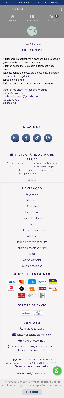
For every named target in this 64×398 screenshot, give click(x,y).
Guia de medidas (32, 265)
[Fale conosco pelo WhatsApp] (57, 370)
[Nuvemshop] (32, 374)
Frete (32, 224)
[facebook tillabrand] (26, 138)
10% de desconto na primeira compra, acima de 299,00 (32, 2)
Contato (32, 206)
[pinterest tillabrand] (48, 138)
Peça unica (32, 194)
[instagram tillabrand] (15, 138)
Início (25, 44)
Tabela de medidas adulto (32, 242)
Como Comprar (32, 259)
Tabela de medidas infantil (32, 248)
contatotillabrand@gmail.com (34, 334)
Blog (32, 253)
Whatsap (32, 236)
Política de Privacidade (32, 230)
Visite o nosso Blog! (34, 340)
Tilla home (32, 200)
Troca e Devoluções (32, 218)
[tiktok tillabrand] (37, 138)
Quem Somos (32, 212)
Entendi (32, 392)
